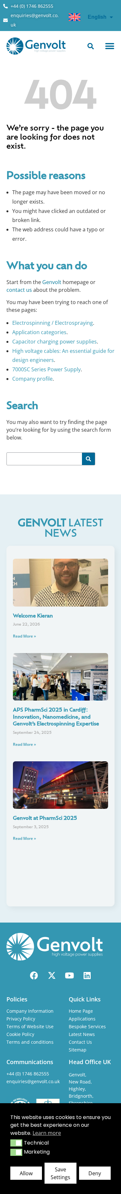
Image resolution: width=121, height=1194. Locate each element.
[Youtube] (69, 975)
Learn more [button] (47, 1132)
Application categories (39, 332)
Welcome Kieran (33, 616)
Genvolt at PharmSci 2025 (45, 818)
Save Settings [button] (60, 1173)
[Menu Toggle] (110, 46)
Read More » (24, 636)
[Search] (88, 459)
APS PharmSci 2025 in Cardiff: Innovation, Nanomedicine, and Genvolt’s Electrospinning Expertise (56, 717)
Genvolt (51, 282)
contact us (19, 289)
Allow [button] (26, 1173)
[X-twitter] (52, 975)
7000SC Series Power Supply (46, 369)
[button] (16, 1142)
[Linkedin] (87, 975)
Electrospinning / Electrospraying (52, 322)
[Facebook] (34, 975)
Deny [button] (94, 1173)
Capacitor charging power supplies (54, 341)
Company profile (32, 378)
